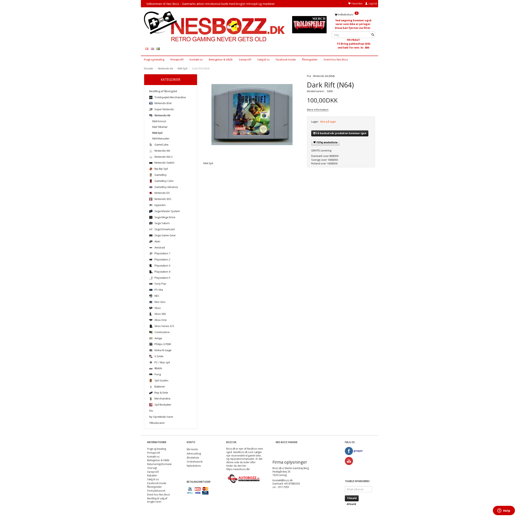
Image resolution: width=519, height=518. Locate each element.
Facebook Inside (286, 59)
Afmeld (351, 504)
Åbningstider (310, 59)
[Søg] (372, 35)
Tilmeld (352, 498)
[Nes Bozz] (215, 26)
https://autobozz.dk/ (238, 469)
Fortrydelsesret (156, 490)
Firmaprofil (176, 59)
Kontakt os (196, 59)
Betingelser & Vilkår (221, 59)
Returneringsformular (159, 464)
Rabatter (152, 475)
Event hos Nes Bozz (336, 59)
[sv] (158, 49)
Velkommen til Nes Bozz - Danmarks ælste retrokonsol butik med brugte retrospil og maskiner (210, 4)
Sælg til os (263, 59)
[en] (152, 49)
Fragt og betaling (154, 59)
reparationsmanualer (242, 458)
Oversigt (152, 467)
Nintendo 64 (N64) (324, 76)
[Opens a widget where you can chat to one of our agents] (504, 511)
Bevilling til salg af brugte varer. (157, 500)
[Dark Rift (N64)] (252, 114)
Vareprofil (245, 59)
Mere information (317, 109)
